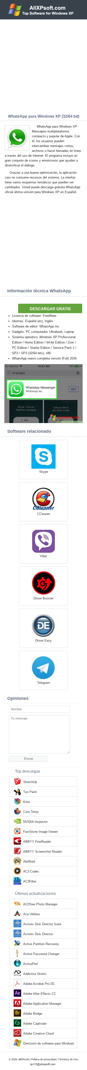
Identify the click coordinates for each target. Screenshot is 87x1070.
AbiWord (29, 861)
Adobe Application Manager (42, 1003)
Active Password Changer (41, 954)
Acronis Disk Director (38, 934)
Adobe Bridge (32, 1013)
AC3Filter (29, 881)
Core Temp (30, 812)
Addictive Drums (34, 974)
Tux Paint (30, 792)
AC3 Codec (31, 871)
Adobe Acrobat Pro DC (39, 984)
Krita (26, 802)
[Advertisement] (43, 65)
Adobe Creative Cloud (38, 1033)
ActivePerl (30, 964)
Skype (43, 472)
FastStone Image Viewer (40, 831)
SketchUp (30, 782)
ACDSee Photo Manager (40, 904)
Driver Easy (43, 640)
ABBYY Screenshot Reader (42, 851)
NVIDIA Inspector (35, 822)
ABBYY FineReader (37, 841)
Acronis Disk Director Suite (42, 924)
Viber (43, 556)
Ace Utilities (31, 914)
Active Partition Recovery (41, 944)
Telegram (43, 683)
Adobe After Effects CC (39, 994)
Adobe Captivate (34, 1023)
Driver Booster (44, 598)
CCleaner (43, 514)
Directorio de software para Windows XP (48, 1044)
